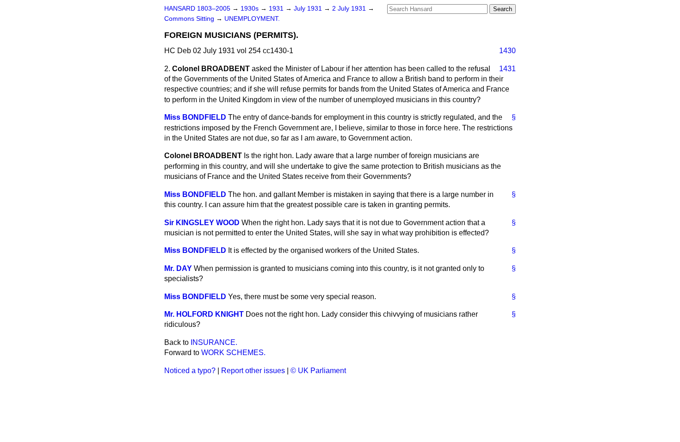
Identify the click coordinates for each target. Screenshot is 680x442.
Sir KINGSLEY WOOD (202, 223)
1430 (507, 51)
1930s (250, 8)
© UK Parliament (318, 370)
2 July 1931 (350, 8)
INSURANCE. (214, 342)
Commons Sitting (190, 18)
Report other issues (253, 370)
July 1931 (309, 8)
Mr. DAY (178, 268)
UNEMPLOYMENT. (252, 18)
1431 (507, 69)
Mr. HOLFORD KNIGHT (204, 314)
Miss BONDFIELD (195, 117)
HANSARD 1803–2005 (197, 8)
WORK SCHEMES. (233, 352)
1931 (277, 8)
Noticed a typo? (190, 370)
